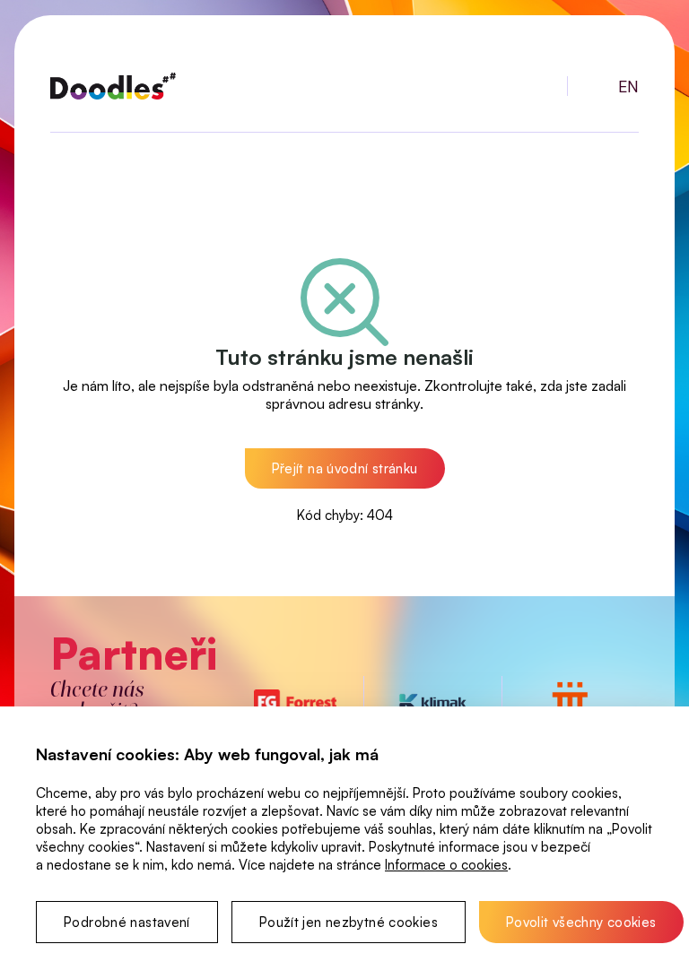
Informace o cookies (446, 864)
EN (628, 86)
